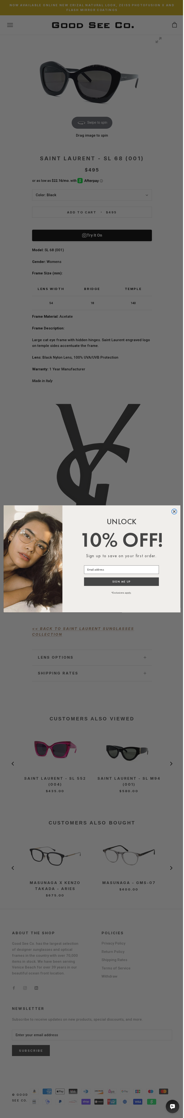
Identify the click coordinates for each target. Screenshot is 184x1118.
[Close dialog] (174, 511)
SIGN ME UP (121, 582)
